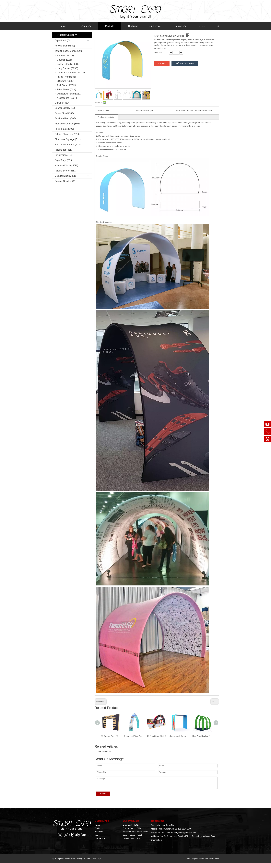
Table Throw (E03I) (66, 89)
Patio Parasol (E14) (64, 155)
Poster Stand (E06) (64, 113)
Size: (178, 110)
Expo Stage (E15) (63, 160)
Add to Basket (187, 63)
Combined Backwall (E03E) (71, 72)
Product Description (106, 117)
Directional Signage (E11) (67, 139)
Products (98, 828)
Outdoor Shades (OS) (65, 181)
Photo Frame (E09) (64, 129)
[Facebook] (77, 834)
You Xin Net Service (210, 858)
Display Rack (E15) (131, 838)
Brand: (139, 110)
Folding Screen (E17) (65, 170)
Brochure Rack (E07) (65, 118)
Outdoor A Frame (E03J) (69, 94)
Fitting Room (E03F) (67, 77)
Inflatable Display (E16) (66, 165)
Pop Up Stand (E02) (65, 45)
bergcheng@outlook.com (185, 832)
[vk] (83, 834)
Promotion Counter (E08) (67, 123)
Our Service (100, 838)
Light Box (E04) (62, 103)
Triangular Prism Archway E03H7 (111, 736)
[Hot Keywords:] (218, 26)
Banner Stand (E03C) (67, 64)
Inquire (161, 63)
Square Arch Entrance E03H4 (157, 736)
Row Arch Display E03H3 (180, 736)
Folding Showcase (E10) (67, 134)
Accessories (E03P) (67, 98)
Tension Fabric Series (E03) (69, 51)
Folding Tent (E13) (64, 150)
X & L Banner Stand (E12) (67, 144)
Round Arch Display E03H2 (202, 736)
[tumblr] (71, 834)
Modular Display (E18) (66, 176)
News (97, 835)
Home (97, 825)
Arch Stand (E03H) (66, 85)
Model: (100, 110)
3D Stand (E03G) (65, 81)
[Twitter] (66, 834)
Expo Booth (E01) (63, 40)
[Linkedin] (60, 834)
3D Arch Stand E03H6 (133, 736)
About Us (99, 831)
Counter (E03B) (65, 60)
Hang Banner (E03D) (67, 68)
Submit (103, 794)
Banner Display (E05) (65, 108)
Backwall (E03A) (65, 55)
